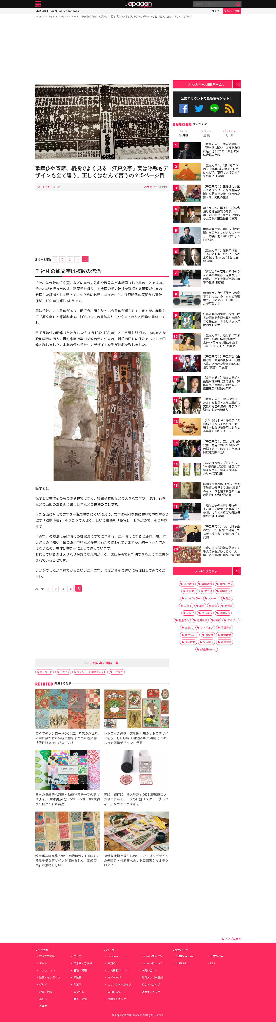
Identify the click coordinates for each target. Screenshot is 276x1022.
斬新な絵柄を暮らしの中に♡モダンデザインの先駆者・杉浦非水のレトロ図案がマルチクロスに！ (136, 860)
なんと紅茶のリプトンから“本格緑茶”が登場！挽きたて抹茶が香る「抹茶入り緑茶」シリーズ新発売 (221, 468)
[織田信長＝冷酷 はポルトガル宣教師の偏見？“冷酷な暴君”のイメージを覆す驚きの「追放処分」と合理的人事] (187, 491)
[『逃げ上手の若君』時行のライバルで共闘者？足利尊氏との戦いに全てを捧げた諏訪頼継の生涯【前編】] (187, 279)
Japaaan (138, 4)
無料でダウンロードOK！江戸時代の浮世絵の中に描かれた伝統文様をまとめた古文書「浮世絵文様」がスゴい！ (66, 738)
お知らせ (113, 963)
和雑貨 (77, 977)
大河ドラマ (226, 584)
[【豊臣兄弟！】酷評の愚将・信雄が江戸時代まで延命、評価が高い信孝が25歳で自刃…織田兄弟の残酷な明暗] (187, 385)
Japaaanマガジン (58, 16)
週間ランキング (151, 992)
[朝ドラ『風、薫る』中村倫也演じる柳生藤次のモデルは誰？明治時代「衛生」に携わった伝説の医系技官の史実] (187, 215)
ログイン (216, 11)
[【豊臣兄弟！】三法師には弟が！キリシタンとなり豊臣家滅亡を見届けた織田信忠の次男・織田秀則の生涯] (187, 194)
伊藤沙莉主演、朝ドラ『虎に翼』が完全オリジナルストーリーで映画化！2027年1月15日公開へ (221, 234)
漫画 (214, 606)
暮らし (43, 999)
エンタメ (79, 992)
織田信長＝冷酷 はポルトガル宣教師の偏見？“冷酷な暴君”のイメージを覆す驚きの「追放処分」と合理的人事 (221, 489)
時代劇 (229, 606)
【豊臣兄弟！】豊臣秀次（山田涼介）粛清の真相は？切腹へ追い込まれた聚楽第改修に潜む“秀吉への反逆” (221, 361)
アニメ (208, 591)
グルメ (43, 984)
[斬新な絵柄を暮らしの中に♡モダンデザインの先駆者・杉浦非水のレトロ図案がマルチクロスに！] (136, 832)
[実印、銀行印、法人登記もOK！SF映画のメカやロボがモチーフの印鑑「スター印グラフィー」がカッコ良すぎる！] (136, 770)
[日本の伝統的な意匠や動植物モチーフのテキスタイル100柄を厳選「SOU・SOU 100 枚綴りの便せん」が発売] (67, 770)
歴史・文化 (80, 999)
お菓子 (188, 606)
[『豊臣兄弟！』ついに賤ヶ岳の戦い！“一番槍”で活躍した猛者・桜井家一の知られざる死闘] (187, 534)
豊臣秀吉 (226, 627)
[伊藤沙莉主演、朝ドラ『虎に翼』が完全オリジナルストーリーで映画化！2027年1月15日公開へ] (187, 236)
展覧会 (209, 635)
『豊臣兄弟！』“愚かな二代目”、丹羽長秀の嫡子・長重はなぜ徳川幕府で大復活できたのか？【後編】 (221, 170)
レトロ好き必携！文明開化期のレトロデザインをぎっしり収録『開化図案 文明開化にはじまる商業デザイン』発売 (136, 738)
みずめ (148, 187)
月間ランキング (117, 999)
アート (74, 16)
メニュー (38, 4)
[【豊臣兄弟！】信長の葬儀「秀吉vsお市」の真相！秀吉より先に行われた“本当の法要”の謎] (187, 257)
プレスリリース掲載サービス (205, 84)
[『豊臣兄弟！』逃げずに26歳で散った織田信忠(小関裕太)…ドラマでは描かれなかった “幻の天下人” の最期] (187, 342)
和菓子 (77, 984)
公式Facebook (183, 108)
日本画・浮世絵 (83, 963)
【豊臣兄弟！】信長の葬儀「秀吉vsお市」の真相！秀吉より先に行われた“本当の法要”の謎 (221, 255)
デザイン (65, 672)
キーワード (53, 187)
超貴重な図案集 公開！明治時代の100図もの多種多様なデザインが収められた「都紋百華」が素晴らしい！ (67, 860)
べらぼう (207, 613)
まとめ (77, 956)
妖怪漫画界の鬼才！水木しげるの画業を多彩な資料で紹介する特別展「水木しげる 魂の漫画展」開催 (221, 319)
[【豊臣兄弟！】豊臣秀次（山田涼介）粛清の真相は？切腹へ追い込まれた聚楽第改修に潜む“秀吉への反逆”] (187, 364)
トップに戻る (232, 938)
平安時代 (191, 591)
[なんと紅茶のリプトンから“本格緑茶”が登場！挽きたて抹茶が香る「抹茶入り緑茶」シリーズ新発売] (187, 470)
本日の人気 (114, 992)
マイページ (114, 977)
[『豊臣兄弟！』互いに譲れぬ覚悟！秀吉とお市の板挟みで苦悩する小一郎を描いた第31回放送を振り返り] (187, 449)
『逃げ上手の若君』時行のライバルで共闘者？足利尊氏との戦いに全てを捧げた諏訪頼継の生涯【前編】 (221, 276)
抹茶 (217, 620)
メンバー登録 (232, 11)
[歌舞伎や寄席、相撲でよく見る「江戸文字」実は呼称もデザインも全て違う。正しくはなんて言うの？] (102, 122)
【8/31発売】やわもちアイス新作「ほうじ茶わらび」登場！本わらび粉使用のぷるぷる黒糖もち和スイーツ (221, 425)
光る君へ (208, 642)
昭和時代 (190, 642)
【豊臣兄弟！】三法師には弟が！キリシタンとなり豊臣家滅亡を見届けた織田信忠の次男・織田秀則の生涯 (221, 191)
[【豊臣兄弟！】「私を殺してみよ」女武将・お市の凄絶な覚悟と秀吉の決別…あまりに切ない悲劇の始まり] (187, 406)
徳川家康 (202, 620)
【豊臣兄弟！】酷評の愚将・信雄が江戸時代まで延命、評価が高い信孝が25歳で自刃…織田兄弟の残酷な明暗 (221, 383)
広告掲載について (118, 970)
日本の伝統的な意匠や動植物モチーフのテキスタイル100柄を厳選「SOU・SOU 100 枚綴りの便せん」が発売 (67, 799)
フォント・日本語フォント (91, 672)
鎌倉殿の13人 (208, 649)
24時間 (184, 133)
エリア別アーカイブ (119, 984)
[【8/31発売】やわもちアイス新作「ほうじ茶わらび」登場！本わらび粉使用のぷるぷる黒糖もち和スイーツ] (187, 427)
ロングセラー (193, 598)
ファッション (47, 970)
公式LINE (214, 108)
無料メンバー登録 (152, 977)
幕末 (201, 606)
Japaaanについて (152, 963)
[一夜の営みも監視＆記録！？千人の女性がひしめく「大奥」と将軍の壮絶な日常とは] (187, 555)
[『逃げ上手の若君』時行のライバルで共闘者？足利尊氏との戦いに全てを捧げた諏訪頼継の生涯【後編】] (187, 512)
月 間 (229, 133)
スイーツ (213, 598)
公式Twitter (199, 108)
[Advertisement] (102, 52)
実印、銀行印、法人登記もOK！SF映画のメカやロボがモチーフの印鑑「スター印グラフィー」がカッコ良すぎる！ (136, 799)
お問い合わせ (150, 970)
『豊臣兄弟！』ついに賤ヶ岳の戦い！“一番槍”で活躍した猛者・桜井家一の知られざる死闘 (221, 531)
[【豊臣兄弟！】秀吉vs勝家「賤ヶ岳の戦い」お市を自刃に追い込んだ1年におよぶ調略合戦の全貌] (187, 151)
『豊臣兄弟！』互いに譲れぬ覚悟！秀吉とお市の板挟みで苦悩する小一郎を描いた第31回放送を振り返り (221, 446)
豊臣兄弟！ (191, 635)
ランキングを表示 (205, 571)
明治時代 (184, 620)
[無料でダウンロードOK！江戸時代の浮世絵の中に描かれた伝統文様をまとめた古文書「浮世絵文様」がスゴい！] (67, 709)
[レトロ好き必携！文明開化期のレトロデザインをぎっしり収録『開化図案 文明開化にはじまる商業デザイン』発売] (136, 709)
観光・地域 (45, 992)
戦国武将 (225, 591)
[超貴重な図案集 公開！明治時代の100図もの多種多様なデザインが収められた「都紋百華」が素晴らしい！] (67, 832)
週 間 (206, 133)
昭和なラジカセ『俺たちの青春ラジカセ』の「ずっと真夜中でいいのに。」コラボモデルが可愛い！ (221, 298)
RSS (229, 108)
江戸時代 (189, 584)
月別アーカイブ (151, 984)
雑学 (228, 598)
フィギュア (206, 627)
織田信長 (225, 613)
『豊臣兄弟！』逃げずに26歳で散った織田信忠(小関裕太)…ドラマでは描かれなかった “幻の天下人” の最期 (221, 340)
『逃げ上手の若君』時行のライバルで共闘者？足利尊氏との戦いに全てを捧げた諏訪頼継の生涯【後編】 (221, 510)
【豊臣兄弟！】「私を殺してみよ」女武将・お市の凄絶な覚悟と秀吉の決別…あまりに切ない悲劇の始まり (221, 404)
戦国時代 (207, 584)
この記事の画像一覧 (104, 663)
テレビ (190, 613)
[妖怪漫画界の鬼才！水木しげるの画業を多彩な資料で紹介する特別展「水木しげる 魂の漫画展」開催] (187, 321)
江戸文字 (118, 672)
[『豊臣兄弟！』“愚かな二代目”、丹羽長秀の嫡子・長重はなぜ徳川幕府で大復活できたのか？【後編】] (187, 172)
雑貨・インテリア (49, 977)
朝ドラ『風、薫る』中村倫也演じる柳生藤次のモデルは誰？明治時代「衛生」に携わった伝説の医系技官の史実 (221, 213)
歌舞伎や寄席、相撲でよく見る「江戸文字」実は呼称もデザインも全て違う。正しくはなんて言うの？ (137, 16)
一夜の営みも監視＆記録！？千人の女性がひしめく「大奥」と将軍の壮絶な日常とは (221, 551)
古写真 (43, 1006)
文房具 (189, 627)
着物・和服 (80, 970)
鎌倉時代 (226, 635)
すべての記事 (47, 956)
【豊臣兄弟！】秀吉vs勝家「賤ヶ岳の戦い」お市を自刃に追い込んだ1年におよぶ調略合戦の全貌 (221, 149)
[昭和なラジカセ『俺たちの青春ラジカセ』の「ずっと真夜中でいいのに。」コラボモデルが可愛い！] (187, 300)
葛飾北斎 (226, 642)
